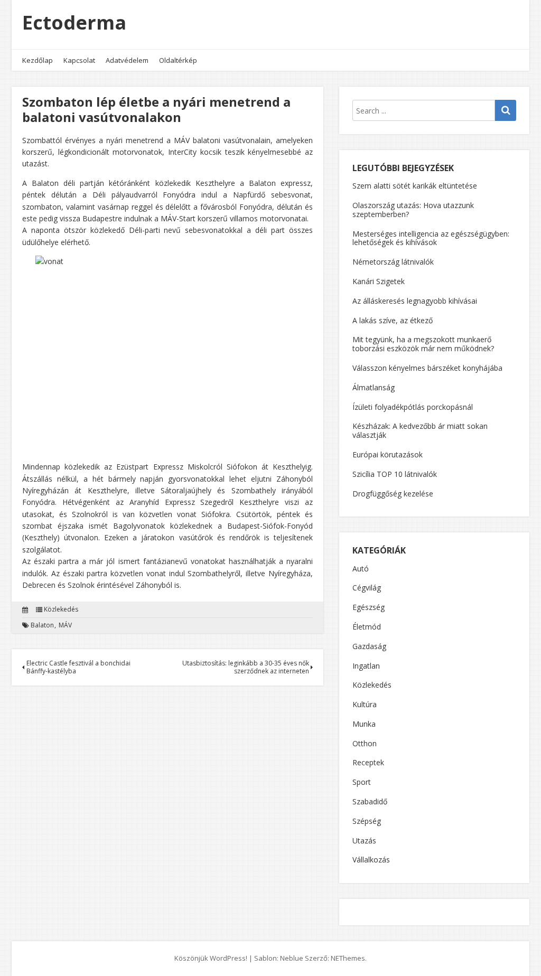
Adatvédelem (127, 60)
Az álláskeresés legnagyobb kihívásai (414, 301)
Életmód (366, 627)
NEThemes (348, 958)
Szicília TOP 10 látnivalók (394, 474)
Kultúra (364, 704)
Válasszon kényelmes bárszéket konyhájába (427, 368)
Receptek (368, 762)
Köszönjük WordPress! (210, 958)
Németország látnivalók (393, 262)
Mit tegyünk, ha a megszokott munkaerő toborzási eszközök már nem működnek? (423, 343)
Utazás (364, 841)
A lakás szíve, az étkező (392, 320)
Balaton (42, 625)
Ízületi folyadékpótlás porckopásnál (412, 407)
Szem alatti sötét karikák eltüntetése (414, 186)
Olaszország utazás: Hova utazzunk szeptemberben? (413, 209)
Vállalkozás (371, 860)
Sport (361, 782)
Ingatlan (366, 666)
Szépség (366, 821)
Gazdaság (369, 646)
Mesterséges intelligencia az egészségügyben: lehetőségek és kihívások (430, 238)
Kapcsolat (79, 60)
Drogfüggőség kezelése (392, 494)
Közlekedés (61, 609)
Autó (360, 569)
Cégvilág (366, 588)
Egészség (368, 607)
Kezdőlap (37, 60)
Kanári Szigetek (378, 281)
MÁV (65, 625)
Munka (364, 724)
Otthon (364, 743)
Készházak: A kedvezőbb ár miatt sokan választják (420, 430)
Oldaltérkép (178, 60)
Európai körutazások (387, 454)
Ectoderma (74, 22)
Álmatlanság (373, 387)
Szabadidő (369, 801)
